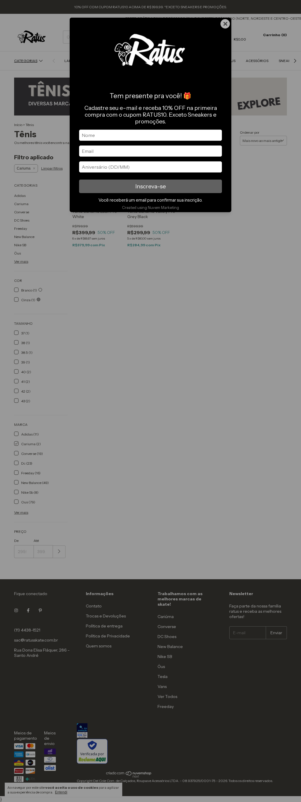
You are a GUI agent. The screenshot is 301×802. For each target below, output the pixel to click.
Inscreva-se (150, 186)
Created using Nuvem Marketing (150, 207)
